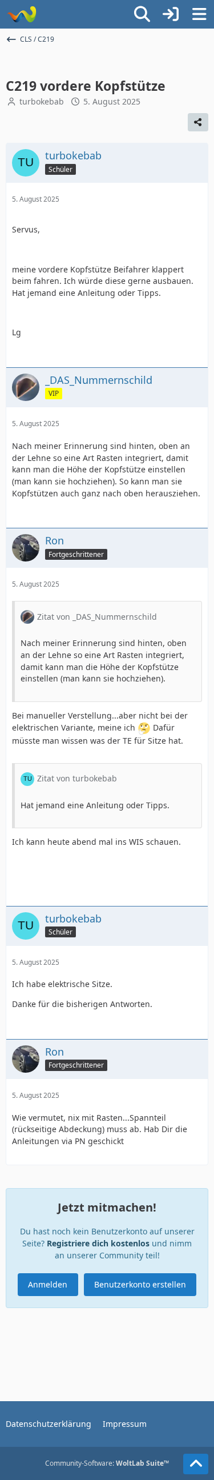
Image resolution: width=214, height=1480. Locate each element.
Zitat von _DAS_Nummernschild (97, 616)
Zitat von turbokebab (77, 778)
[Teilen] (198, 122)
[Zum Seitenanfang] (195, 1464)
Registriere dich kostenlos (98, 1243)
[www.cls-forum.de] (21, 14)
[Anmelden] (170, 14)
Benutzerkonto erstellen (140, 1284)
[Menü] (199, 14)
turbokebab (41, 101)
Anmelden (47, 1284)
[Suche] (142, 14)
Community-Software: (107, 1463)
